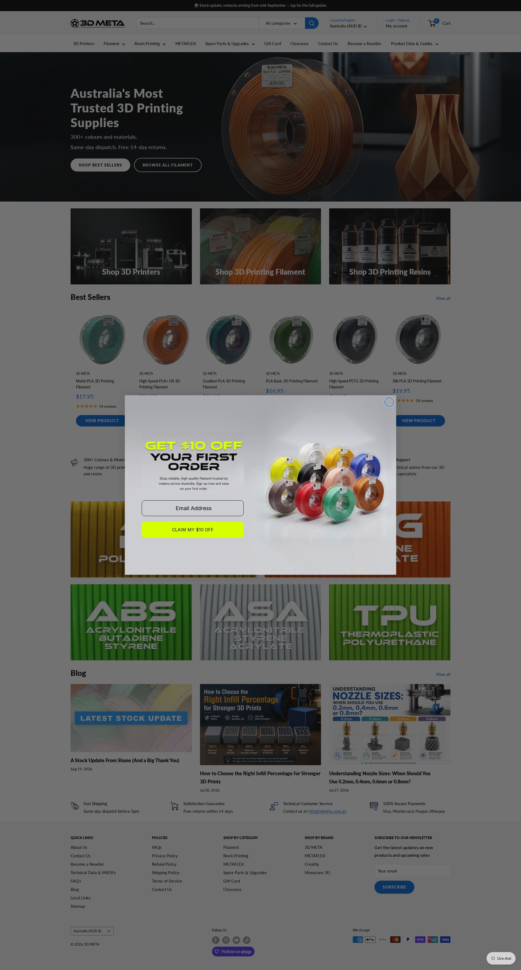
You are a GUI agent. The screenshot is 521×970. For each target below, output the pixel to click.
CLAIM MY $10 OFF (193, 529)
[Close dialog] (389, 402)
